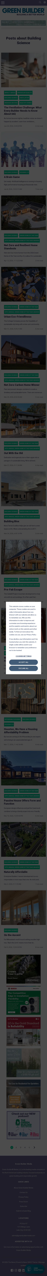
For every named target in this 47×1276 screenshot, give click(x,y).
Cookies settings (23, 656)
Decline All (23, 668)
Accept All (23, 662)
